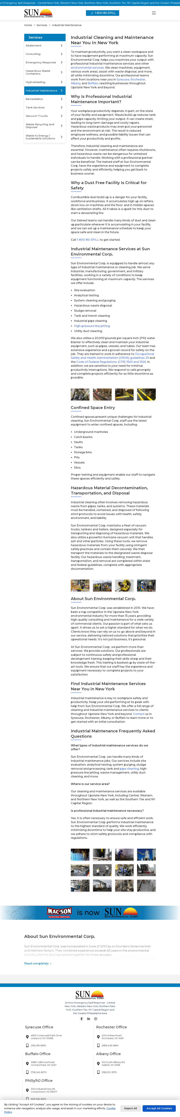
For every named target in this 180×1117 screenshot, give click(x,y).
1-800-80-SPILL (105, 13)
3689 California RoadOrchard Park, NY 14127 (43, 1063)
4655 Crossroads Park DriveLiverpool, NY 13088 (46, 1037)
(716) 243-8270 (39, 1072)
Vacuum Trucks (37, 116)
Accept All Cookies (159, 1108)
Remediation (34, 99)
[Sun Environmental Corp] (38, 13)
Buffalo (93, 83)
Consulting (33, 54)
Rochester (137, 79)
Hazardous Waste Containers (38, 72)
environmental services (87, 67)
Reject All (130, 1108)
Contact (138, 714)
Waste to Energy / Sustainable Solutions (40, 137)
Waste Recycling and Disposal (40, 126)
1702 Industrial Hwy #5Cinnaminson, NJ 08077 (44, 1090)
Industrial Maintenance (41, 90)
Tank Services (35, 107)
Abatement (33, 45)
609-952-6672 (38, 1098)
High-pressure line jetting (92, 326)
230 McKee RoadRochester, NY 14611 (113, 1037)
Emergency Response (41, 62)
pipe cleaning (129, 768)
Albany (76, 83)
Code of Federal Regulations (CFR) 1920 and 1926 (111, 362)
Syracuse (123, 79)
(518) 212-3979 (109, 1072)
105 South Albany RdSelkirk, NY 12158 (113, 1063)
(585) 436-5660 (110, 1045)
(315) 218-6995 (38, 1045)
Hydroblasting (35, 82)
